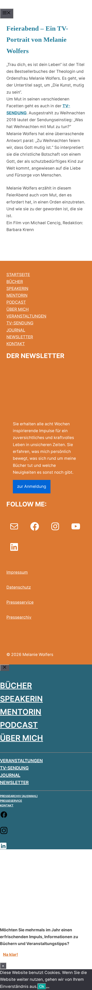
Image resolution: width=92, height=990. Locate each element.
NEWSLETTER (19, 336)
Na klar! (10, 954)
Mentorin (20, 712)
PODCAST (16, 302)
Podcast (19, 725)
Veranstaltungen (21, 760)
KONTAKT (15, 343)
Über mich (21, 738)
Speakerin (21, 698)
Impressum (17, 572)
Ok (41, 986)
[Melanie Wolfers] (45, 7)
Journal (10, 775)
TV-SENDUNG (19, 323)
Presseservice (20, 602)
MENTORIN (16, 295)
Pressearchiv (18, 617)
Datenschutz (18, 587)
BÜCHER (14, 281)
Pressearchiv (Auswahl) (19, 796)
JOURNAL (15, 330)
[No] (47, 988)
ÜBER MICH (17, 309)
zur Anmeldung (31, 486)
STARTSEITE (18, 274)
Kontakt (6, 805)
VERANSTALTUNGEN (26, 316)
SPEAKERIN (17, 288)
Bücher (16, 685)
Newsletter (14, 782)
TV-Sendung (14, 767)
